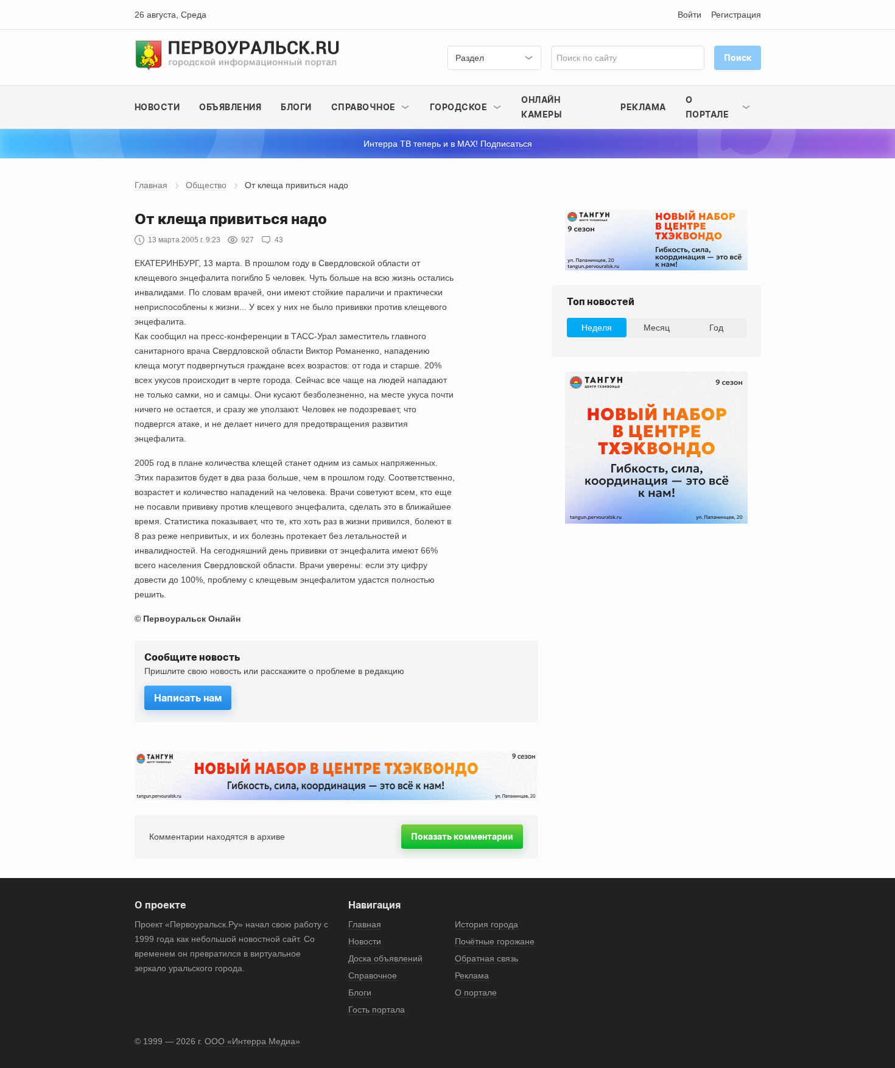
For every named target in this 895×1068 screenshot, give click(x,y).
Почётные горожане (495, 941)
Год (716, 327)
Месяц (657, 327)
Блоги (296, 107)
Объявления (230, 107)
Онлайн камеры (541, 106)
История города (486, 924)
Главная (151, 185)
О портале (476, 992)
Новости (157, 107)
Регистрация (736, 14)
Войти (689, 14)
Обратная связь (486, 958)
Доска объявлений (385, 958)
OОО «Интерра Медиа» (252, 1041)
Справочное (372, 975)
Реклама (643, 107)
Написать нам (188, 698)
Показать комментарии (462, 836)
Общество (206, 185)
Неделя (596, 327)
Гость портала (376, 1009)
